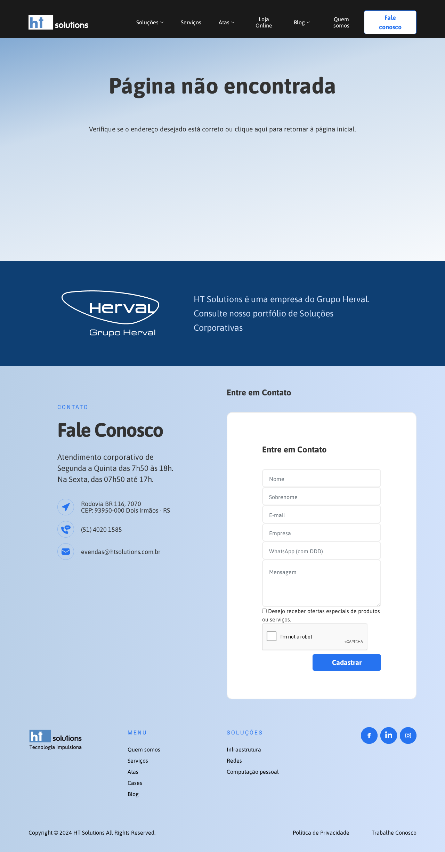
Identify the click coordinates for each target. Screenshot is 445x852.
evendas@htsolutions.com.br (121, 551)
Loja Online (264, 22)
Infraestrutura (244, 749)
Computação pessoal (253, 772)
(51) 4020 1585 (101, 529)
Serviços (191, 22)
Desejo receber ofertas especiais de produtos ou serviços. (321, 615)
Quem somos (341, 22)
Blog (299, 22)
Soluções (147, 22)
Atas (224, 22)
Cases (135, 783)
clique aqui (251, 129)
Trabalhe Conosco (394, 832)
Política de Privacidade (322, 832)
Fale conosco (390, 22)
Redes (234, 760)
